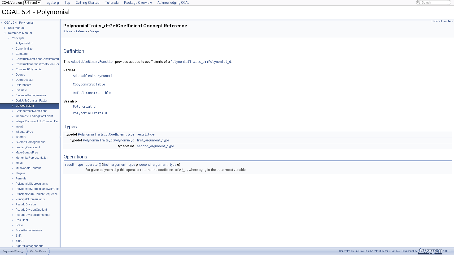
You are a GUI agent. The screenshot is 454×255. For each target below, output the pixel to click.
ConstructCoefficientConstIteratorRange (41, 59)
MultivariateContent (28, 168)
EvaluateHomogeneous (31, 95)
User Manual (16, 28)
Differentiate (23, 85)
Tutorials (112, 2)
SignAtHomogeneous (29, 246)
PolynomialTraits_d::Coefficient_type (106, 134)
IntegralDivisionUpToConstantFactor (39, 121)
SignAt (20, 240)
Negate (20, 173)
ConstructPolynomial (29, 69)
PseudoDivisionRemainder (33, 215)
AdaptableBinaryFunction (92, 62)
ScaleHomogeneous (29, 230)
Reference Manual (20, 33)
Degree (20, 74)
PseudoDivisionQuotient (31, 209)
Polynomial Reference (75, 31)
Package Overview (138, 2)
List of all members (442, 21)
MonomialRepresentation (32, 157)
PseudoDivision (26, 204)
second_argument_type (155, 146)
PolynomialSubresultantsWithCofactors (41, 189)
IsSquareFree (24, 131)
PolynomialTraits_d (90, 113)
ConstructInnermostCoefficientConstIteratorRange (48, 64)
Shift (18, 235)
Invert (19, 126)
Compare (22, 53)
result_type (146, 134)
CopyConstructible (89, 84)
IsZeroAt (21, 137)
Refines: (69, 70)
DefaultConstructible (92, 93)
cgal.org (53, 2)
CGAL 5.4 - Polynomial (19, 22)
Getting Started (88, 2)
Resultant (22, 220)
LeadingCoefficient (28, 147)
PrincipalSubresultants (30, 199)
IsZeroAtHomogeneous (30, 142)
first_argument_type (153, 140)
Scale (19, 225)
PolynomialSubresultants (32, 183)
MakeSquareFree (27, 152)
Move (19, 163)
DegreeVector (24, 79)
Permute (21, 178)
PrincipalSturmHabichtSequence (37, 194)
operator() (93, 164)
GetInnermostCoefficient (31, 111)
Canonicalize (24, 48)
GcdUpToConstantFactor (31, 100)
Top (67, 2)
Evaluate (21, 90)
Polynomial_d (24, 43)
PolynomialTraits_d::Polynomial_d (200, 62)
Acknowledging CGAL (173, 2)
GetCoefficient (25, 105)
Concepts (18, 38)
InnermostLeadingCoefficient (34, 116)
